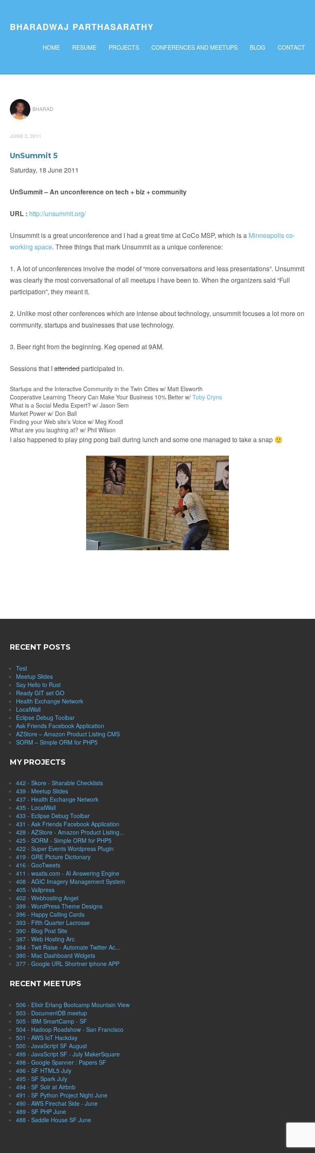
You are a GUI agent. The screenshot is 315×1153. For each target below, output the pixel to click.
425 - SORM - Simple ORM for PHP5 (64, 840)
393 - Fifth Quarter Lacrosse (53, 922)
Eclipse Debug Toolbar (45, 717)
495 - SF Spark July (41, 1079)
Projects (124, 47)
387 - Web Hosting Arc (45, 939)
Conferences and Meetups (194, 47)
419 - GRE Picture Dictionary (53, 857)
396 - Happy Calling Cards (50, 914)
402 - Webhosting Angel (47, 898)
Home (51, 47)
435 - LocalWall (36, 807)
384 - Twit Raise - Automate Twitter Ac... (68, 947)
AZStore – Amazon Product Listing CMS (68, 734)
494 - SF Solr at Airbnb (45, 1087)
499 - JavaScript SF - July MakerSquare (68, 1054)
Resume (84, 47)
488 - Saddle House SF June (53, 1120)
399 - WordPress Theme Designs (59, 906)
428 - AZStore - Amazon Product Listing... (70, 832)
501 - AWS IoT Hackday (47, 1037)
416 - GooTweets (38, 865)
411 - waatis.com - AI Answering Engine (67, 873)
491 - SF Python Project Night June (61, 1095)
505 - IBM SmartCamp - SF (51, 1021)
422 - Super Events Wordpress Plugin (65, 848)
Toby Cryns (207, 397)
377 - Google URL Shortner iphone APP (67, 963)
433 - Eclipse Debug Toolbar (53, 816)
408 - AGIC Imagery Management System (70, 881)
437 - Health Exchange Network (57, 799)
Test (21, 668)
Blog (257, 47)
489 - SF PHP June (41, 1111)
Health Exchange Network (49, 701)
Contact (291, 47)
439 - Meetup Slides (42, 791)
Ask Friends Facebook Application (60, 726)
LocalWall (28, 709)
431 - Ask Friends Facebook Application (67, 824)
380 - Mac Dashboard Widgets (55, 955)
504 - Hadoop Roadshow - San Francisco (69, 1029)
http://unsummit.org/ (57, 213)
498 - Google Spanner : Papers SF (61, 1062)
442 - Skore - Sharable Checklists (59, 783)
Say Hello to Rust (38, 684)
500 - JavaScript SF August (51, 1046)
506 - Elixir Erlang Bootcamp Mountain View (73, 1005)
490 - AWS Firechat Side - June (57, 1103)
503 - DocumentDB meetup (51, 1013)
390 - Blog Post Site (41, 931)
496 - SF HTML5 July (43, 1070)
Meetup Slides (34, 676)
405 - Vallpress (35, 890)
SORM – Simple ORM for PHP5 (57, 742)
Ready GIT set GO (40, 693)
